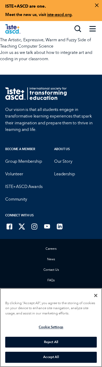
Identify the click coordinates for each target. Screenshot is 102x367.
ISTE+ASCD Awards (23, 186)
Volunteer (14, 173)
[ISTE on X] (22, 226)
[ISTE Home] (12, 29)
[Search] (78, 29)
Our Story (63, 161)
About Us (62, 149)
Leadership (64, 173)
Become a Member (20, 149)
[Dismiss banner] (97, 5)
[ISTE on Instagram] (34, 226)
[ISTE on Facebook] (9, 226)
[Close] (95, 295)
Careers (51, 249)
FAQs (51, 280)
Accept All (51, 357)
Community (16, 199)
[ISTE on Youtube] (47, 226)
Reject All (51, 342)
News (51, 259)
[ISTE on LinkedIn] (59, 226)
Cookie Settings (51, 327)
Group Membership (23, 161)
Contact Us (51, 270)
